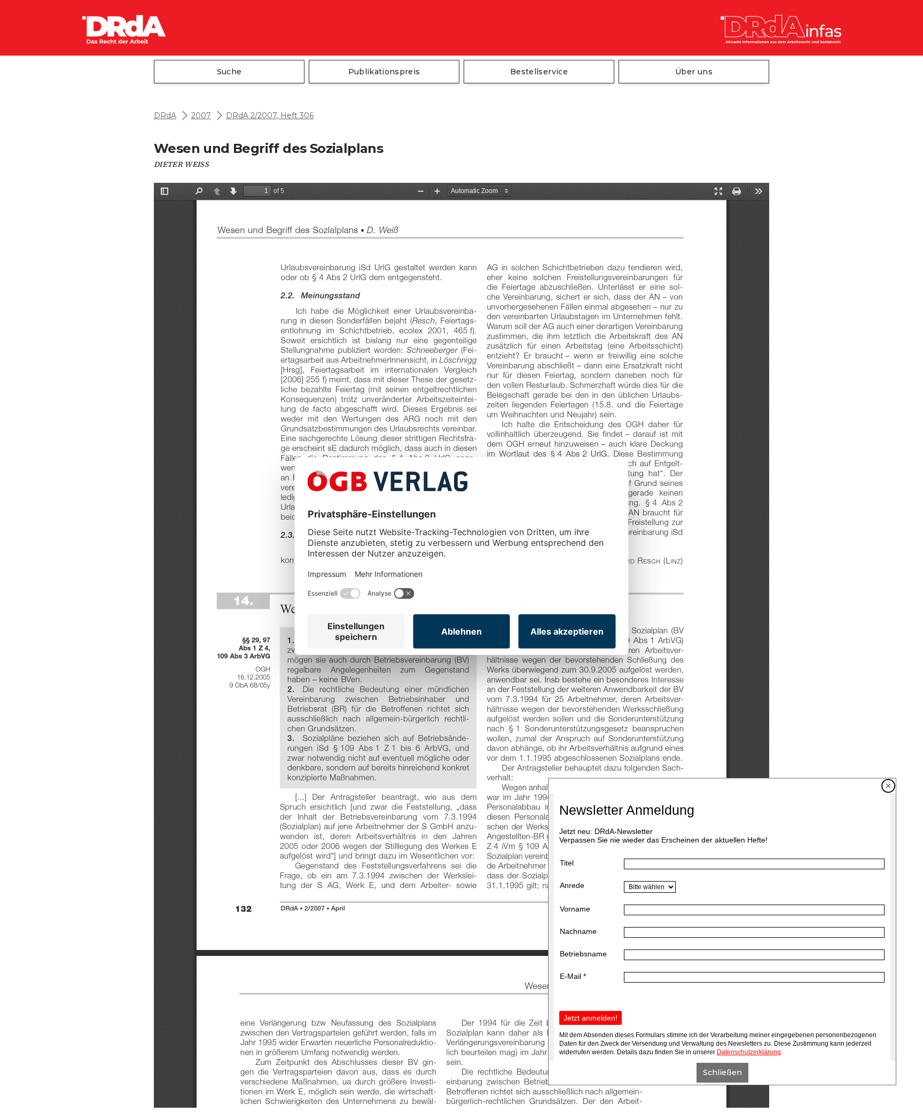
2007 (201, 115)
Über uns (694, 71)
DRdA (165, 115)
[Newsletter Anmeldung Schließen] (888, 785)
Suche (229, 71)
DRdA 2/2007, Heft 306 (270, 115)
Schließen (722, 1072)
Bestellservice (539, 71)
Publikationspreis (384, 71)
